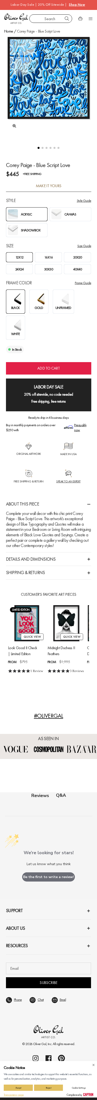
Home (8, 31)
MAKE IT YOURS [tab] (48, 185)
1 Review (36, 671)
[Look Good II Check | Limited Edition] (27, 623)
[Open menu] (90, 18)
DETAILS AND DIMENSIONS (31, 559)
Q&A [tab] (61, 795)
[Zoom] (13, 126)
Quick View (32, 637)
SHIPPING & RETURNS (25, 572)
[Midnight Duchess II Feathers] (66, 623)
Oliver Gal (40, 1044)
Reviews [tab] (40, 796)
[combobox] (51, 19)
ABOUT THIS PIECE (22, 504)
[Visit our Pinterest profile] (61, 1058)
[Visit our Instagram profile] (36, 1058)
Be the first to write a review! (48, 877)
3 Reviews (77, 671)
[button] (39, 148)
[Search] (66, 18)
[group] (48, 86)
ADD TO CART (48, 368)
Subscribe (48, 982)
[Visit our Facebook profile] (48, 1058)
